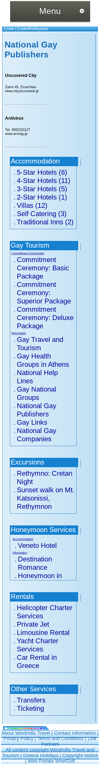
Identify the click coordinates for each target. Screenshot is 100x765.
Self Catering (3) (42, 214)
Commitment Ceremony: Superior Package (44, 292)
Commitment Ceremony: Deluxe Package (45, 317)
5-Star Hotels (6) (42, 172)
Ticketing (30, 708)
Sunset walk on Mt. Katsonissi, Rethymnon (45, 498)
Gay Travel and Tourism (40, 343)
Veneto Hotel (37, 545)
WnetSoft (65, 761)
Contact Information (75, 733)
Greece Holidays (40, 755)
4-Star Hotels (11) (43, 181)
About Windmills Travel (25, 733)
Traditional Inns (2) (45, 222)
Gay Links (32, 422)
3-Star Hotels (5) (42, 189)
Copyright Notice (80, 755)
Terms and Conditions (60, 738)
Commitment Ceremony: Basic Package (43, 268)
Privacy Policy (18, 738)
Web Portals (41, 761)
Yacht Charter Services (37, 645)
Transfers (31, 700)
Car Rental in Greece (37, 661)
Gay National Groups (36, 393)
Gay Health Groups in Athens (43, 360)
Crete (9, 28)
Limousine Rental (43, 633)
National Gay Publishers (36, 410)
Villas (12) (32, 205)
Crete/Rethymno (32, 28)
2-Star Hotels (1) (42, 197)
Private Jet (33, 624)
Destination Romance (35, 563)
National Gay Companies (36, 435)
